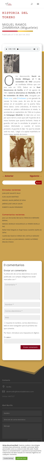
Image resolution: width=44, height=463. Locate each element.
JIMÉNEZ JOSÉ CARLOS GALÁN (12, 204)
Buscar (38, 183)
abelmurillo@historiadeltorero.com (20, 391)
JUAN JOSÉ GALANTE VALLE (11, 193)
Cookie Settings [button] (8, 458)
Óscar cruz (8, 98)
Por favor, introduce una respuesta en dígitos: (21, 333)
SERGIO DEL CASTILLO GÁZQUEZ (28, 236)
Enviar (35, 441)
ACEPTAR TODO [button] (21, 458)
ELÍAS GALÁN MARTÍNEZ (10, 197)
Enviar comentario (30, 347)
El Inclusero (21, 98)
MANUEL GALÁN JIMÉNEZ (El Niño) (14, 200)
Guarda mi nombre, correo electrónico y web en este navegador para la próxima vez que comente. (20, 325)
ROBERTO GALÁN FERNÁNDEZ (12, 207)
